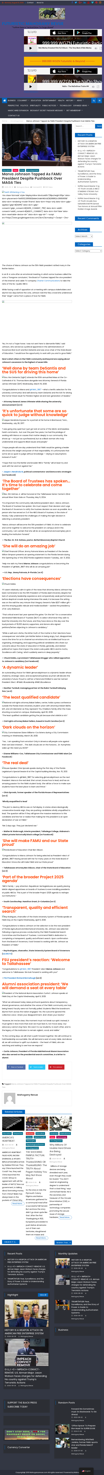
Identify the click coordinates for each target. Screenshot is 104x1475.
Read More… (18, 1203)
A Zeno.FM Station (31, 53)
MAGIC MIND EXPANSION (18, 110)
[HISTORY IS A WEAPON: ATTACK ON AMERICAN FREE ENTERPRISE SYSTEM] (26, 1313)
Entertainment (49, 100)
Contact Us (14, 115)
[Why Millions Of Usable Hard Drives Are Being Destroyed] (61, 1124)
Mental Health (39, 1137)
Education (36, 100)
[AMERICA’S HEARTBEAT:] (13, 1124)
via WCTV (7, 954)
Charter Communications (48, 280)
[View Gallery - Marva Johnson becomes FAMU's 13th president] (37, 241)
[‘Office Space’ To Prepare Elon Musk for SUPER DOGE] (63, 1429)
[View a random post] (99, 100)
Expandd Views (80, 105)
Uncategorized (32, 170)
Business (12, 100)
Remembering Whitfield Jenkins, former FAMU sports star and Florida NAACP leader (84, 1443)
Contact (30, 3)
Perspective (13, 105)
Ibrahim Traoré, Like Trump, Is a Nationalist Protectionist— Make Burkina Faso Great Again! (64, 1242)
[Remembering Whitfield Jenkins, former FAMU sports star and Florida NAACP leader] (63, 1443)
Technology (66, 105)
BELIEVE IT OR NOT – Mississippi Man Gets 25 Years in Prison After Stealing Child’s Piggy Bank (12, 1242)
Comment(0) (37, 187)
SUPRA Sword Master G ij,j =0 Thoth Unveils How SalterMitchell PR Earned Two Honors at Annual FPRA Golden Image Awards (90, 203)
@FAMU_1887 (35, 389)
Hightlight (12, 1294)
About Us (40, 3)
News (79, 100)
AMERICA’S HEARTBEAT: (8, 1139)
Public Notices (49, 105)
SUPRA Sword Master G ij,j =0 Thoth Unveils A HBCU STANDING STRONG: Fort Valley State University (88, 190)
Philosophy (31, 1141)
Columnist (22, 100)
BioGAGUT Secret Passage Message (46, 110)
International (65, 1133)
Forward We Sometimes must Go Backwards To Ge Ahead (84, 1412)
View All (43, 1295)
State (22, 170)
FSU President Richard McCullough (20, 978)
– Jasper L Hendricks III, (12, 471)
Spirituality (35, 105)
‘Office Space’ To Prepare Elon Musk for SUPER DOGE (83, 1427)
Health (61, 100)
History (69, 100)
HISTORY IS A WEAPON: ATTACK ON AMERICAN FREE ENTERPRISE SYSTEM (89, 144)
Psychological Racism (35, 1144)
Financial (54, 1133)
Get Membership (73, 110)
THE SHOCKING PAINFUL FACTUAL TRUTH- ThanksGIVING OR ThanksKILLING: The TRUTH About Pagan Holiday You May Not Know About (36, 1165)
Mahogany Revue (23, 187)
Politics (24, 105)
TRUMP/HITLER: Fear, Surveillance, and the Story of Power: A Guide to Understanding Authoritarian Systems (89, 176)
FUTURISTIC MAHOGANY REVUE (33, 23)
